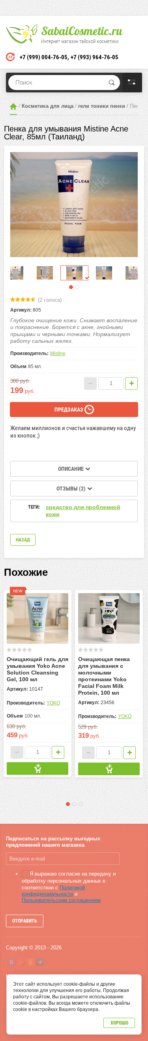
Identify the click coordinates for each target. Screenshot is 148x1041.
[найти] (111, 82)
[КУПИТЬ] (37, 768)
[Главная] (13, 106)
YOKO (53, 703)
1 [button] (71, 287)
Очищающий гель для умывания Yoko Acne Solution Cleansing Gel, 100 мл (37, 669)
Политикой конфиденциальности (53, 891)
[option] (74, 204)
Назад (23, 540)
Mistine (58, 353)
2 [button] (77, 287)
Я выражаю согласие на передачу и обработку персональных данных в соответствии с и (69, 887)
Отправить (24, 921)
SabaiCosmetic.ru (81, 30)
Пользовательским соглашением (61, 900)
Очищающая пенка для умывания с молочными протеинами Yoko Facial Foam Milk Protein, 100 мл (104, 676)
